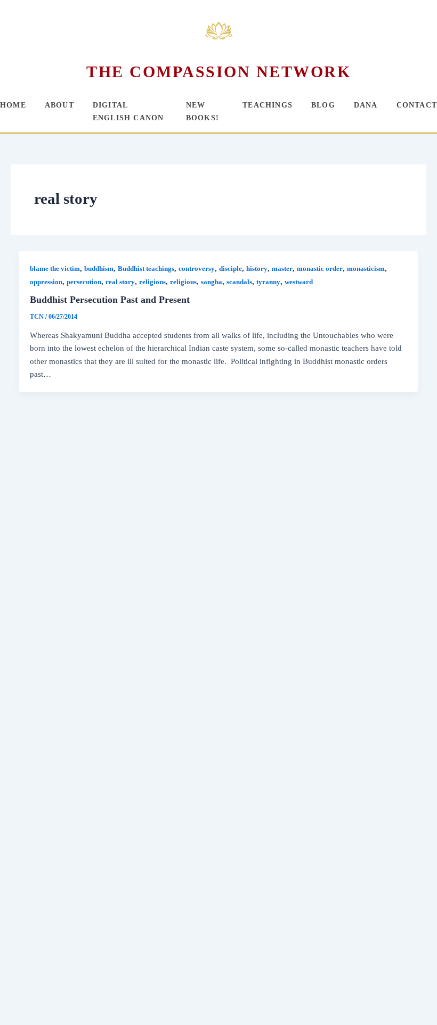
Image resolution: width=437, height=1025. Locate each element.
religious (183, 282)
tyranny (268, 282)
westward (299, 282)
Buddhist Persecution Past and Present (110, 299)
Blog (323, 105)
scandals (239, 282)
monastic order (320, 268)
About (59, 105)
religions (152, 282)
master (282, 268)
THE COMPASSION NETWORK (218, 71)
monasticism (366, 268)
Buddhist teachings (146, 268)
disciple (230, 268)
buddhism (99, 268)
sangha (211, 282)
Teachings (267, 105)
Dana (366, 105)
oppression (46, 282)
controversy (197, 268)
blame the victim (55, 268)
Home (13, 105)
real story (120, 282)
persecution (84, 282)
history (257, 268)
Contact (416, 105)
